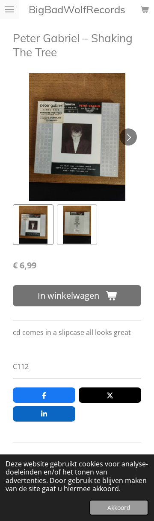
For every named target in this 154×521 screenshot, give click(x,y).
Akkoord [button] (118, 508)
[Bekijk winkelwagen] (144, 9)
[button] (33, 224)
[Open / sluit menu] (9, 9)
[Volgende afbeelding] (128, 137)
